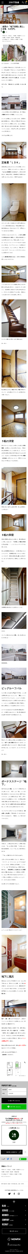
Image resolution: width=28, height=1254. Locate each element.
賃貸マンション (21, 35)
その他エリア (6, 39)
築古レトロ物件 (14, 39)
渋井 (14, 1142)
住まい (10, 35)
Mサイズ (5, 35)
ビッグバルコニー (7, 41)
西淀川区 (18, 37)
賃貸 (15, 35)
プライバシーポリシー (14, 1249)
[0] (25, 2)
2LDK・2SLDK (10, 37)
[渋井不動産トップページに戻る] (14, 2)
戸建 (21, 39)
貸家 (4, 37)
